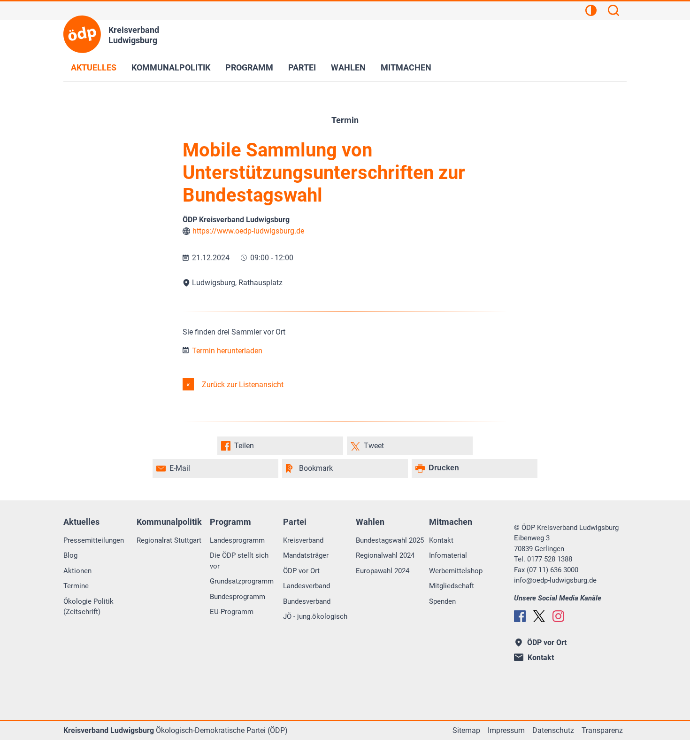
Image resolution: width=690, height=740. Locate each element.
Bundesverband (306, 601)
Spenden (442, 601)
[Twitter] (539, 616)
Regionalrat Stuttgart (169, 540)
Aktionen (77, 571)
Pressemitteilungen (93, 540)
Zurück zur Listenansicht (242, 384)
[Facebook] (520, 616)
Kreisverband (303, 540)
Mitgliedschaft (451, 586)
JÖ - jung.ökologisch (315, 616)
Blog (70, 555)
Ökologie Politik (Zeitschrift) (88, 606)
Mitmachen (406, 67)
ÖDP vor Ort (301, 571)
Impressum (506, 730)
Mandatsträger (306, 555)
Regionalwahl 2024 (385, 555)
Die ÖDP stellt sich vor (239, 560)
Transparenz (602, 730)
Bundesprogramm (237, 596)
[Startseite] (82, 34)
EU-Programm (231, 612)
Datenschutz (553, 730)
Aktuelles (93, 67)
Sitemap (466, 730)
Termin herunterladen (226, 350)
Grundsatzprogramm (242, 581)
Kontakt (441, 540)
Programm (249, 67)
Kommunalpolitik (170, 67)
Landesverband (306, 586)
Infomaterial (448, 555)
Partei (302, 67)
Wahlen (348, 67)
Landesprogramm (237, 540)
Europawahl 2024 (382, 571)
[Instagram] (558, 616)
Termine (76, 586)
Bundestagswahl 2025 (390, 540)
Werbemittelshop (456, 571)
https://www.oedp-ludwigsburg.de (248, 230)
